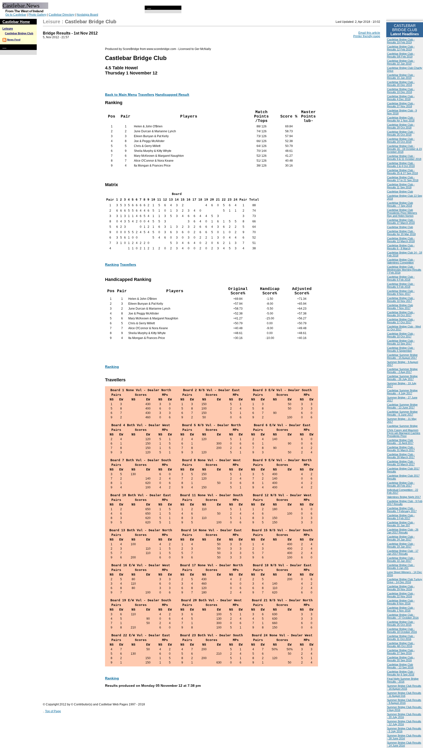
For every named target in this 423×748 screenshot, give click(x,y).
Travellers (146, 95)
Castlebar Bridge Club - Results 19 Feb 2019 (401, 41)
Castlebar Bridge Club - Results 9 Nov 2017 (401, 292)
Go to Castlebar (15, 14)
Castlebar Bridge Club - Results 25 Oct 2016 (401, 623)
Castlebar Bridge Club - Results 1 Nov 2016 (401, 609)
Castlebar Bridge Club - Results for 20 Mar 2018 (401, 233)
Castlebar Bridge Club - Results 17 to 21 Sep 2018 (402, 179)
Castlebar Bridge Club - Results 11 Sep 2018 (401, 186)
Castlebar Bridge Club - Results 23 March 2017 (401, 463)
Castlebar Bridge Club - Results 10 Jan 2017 (401, 559)
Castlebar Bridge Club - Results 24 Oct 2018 (401, 140)
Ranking (112, 264)
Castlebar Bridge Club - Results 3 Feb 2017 (401, 517)
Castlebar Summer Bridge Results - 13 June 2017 (402, 406)
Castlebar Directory (61, 14)
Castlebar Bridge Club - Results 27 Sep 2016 (401, 652)
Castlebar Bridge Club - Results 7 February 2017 (402, 510)
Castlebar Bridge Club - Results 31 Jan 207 (401, 524)
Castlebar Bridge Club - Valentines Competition (401, 261)
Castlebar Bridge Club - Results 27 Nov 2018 (401, 105)
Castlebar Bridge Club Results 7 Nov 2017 (400, 307)
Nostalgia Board (87, 14)
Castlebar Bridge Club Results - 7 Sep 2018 (400, 204)
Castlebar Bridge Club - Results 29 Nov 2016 (401, 588)
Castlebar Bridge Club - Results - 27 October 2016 (403, 616)
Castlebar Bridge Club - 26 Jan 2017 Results (402, 531)
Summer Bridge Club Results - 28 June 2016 (404, 737)
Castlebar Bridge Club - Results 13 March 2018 (401, 240)
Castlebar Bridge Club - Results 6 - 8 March (401, 247)
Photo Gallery (37, 14)
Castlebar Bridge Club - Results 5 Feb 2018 (401, 285)
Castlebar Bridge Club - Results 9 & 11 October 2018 (404, 157)
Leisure (7, 28)
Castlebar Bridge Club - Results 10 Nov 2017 (401, 299)
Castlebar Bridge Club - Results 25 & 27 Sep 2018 (402, 172)
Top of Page (53, 711)
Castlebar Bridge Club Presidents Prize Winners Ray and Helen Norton (402, 212)
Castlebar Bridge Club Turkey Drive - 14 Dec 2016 (404, 581)
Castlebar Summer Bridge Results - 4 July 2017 (402, 392)
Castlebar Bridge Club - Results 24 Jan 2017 (401, 538)
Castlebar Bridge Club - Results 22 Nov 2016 (401, 595)
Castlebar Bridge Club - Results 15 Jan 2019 (401, 76)
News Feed (13, 39)
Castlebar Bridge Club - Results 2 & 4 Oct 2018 (401, 165)
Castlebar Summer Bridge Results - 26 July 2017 (402, 378)
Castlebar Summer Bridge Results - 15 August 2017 (402, 356)
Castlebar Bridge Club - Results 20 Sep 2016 (401, 659)
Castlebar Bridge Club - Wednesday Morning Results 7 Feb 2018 (404, 269)
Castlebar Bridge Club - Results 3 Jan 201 (401, 566)
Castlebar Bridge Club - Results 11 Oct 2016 (401, 637)
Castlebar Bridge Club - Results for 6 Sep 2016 (401, 673)
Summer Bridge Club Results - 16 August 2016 (404, 687)
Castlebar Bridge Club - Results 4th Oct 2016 (401, 645)
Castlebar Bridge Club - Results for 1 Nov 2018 (401, 119)
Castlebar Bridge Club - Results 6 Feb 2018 (401, 278)
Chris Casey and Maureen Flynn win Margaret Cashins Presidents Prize (403, 433)
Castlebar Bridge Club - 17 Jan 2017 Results (402, 552)
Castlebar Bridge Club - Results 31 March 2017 (401, 449)
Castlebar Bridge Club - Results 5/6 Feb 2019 (401, 55)
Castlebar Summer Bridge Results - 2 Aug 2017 (402, 371)
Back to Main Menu (121, 95)
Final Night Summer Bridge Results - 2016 (403, 680)
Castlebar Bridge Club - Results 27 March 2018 (401, 221)
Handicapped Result (172, 95)
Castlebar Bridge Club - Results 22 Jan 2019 (401, 62)
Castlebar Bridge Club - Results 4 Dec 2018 (401, 98)
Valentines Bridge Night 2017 (404, 496)
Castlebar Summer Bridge (402, 425)
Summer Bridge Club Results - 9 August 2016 (404, 701)
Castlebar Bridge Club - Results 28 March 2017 (401, 456)
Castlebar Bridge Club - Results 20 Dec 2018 (401, 83)
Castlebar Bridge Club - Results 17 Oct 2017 (401, 321)
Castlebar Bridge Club (19, 33)
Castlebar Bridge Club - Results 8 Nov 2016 (401, 602)
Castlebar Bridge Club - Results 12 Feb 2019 (401, 48)
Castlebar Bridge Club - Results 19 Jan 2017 (401, 545)
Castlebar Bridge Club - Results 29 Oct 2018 (401, 126)
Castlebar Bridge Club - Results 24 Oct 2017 (401, 314)
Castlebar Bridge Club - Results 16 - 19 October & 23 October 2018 (404, 149)
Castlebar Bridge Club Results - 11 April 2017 (400, 442)
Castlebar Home (16, 22)
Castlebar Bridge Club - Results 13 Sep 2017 (401, 342)
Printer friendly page (366, 36)
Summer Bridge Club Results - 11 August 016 (404, 694)
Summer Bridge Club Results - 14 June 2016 (404, 744)
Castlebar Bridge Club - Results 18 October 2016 (402, 630)
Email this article (369, 33)
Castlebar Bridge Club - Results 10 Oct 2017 (401, 335)
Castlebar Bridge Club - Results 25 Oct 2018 (401, 133)
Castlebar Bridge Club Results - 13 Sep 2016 (400, 666)
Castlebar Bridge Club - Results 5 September (401, 349)
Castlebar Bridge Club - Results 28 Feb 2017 (401, 484)
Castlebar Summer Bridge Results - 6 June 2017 (402, 413)
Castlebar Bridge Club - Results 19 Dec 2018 (401, 91)
